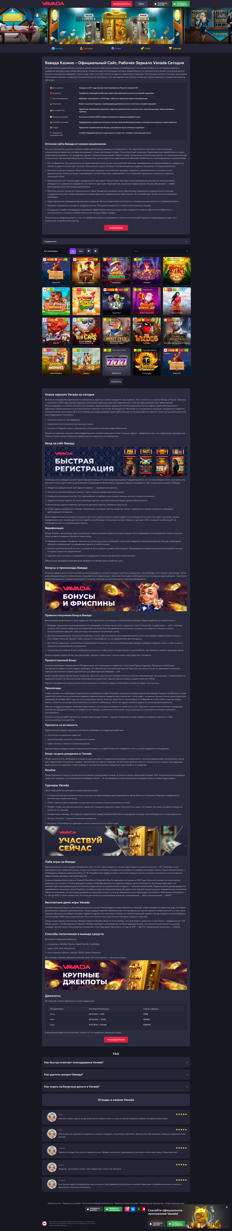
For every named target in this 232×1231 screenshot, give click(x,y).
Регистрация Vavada (116, 1040)
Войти (141, 4)
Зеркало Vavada (116, 228)
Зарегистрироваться (121, 4)
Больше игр (116, 381)
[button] (2, 26)
